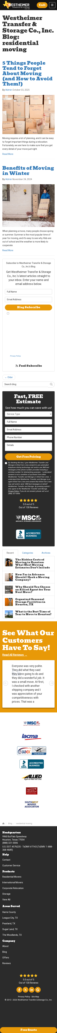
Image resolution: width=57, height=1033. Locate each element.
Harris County (9, 912)
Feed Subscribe (30, 366)
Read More (7, 154)
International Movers (12, 882)
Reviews (6, 963)
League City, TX (10, 918)
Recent (10, 553)
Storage (6, 894)
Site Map (35, 997)
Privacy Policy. (15, 356)
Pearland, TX (8, 923)
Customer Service (11, 865)
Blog (4, 952)
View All (6, 899)
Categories (27, 553)
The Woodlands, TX (12, 935)
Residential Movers (11, 876)
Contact (6, 860)
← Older (9, 377)
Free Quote (28, 1030)
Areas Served (11, 906)
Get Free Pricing (28, 457)
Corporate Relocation (13, 888)
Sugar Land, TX (10, 929)
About (5, 946)
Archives (46, 553)
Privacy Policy (24, 997)
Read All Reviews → (14, 654)
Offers (5, 957)
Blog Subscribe (28, 307)
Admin (8, 90)
